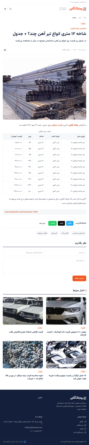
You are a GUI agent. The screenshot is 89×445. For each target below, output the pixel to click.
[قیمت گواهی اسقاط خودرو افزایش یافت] (23, 311)
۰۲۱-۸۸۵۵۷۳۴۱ (36, 431)
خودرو (83, 328)
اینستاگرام (80, 425)
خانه (85, 18)
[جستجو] (10, 8)
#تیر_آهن (54, 233)
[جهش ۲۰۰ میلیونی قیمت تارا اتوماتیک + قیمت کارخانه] (66, 311)
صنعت (83, 24)
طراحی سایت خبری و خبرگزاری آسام (13, 441)
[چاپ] (5, 50)
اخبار (79, 18)
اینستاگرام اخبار (78, 432)
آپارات (81, 429)
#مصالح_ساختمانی (79, 233)
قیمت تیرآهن (56, 125)
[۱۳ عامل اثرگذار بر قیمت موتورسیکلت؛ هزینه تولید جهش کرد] (66, 354)
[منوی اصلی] (5, 8)
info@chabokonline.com (33, 427)
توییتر (61, 223)
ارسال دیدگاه (79, 278)
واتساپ (52, 223)
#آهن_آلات (64, 233)
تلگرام (70, 223)
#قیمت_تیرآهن (42, 233)
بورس (40, 372)
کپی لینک (42, 223)
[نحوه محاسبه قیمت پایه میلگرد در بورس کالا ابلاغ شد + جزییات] (23, 354)
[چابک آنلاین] (66, 398)
